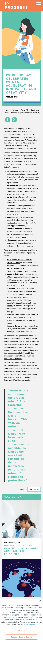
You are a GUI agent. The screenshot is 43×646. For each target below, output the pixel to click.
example (15, 167)
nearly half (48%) (10, 344)
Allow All (21, 630)
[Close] (39, 600)
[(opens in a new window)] (7, 119)
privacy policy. (30, 624)
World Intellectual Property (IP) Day (17, 128)
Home (7, 110)
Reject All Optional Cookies (21, 637)
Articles (15, 110)
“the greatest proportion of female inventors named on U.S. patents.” (19, 356)
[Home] (11, 5)
